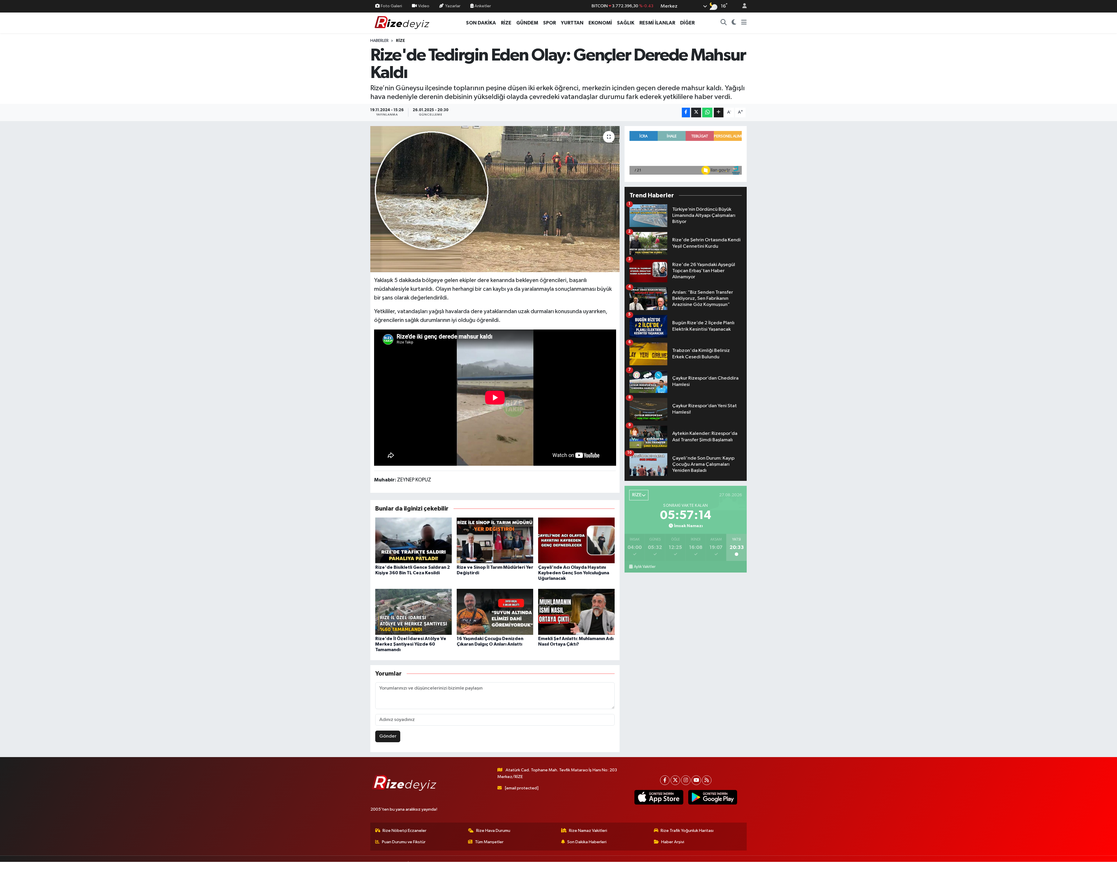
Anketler (482, 6)
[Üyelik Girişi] (742, 6)
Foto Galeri (391, 6)
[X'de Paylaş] (696, 112)
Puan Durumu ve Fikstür (404, 842)
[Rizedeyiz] (402, 22)
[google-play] (712, 797)
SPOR (549, 22)
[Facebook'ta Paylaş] (686, 112)
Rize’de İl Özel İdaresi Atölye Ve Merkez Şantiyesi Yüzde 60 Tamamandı (410, 644)
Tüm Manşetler (489, 842)
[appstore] (658, 797)
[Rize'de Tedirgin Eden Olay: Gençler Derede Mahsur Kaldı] (495, 199)
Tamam (741, 868)
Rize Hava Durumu (493, 830)
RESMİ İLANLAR (657, 22)
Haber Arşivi (672, 842)
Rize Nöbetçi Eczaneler (404, 830)
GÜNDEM (527, 22)
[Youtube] (696, 780)
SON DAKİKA (481, 22)
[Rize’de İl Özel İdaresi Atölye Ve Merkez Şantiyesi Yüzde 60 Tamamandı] (413, 611)
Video (423, 6)
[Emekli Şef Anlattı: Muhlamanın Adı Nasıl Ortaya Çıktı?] (576, 611)
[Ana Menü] (744, 23)
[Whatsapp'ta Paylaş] (707, 112)
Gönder (387, 736)
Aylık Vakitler (644, 567)
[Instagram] (686, 780)
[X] (675, 780)
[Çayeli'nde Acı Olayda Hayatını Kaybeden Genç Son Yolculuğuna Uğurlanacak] (576, 540)
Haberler (379, 41)
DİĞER (687, 22)
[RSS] (707, 780)
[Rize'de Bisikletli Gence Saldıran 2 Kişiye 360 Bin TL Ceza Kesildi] (413, 540)
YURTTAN (572, 22)
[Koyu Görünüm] (734, 23)
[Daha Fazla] (718, 112)
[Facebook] (665, 780)
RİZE (506, 22)
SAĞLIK (625, 22)
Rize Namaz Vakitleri (588, 830)
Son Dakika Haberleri (586, 842)
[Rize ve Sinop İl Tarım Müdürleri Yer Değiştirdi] (495, 540)
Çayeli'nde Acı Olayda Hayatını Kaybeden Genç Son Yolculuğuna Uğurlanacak (573, 573)
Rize (400, 41)
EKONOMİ (600, 22)
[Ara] (723, 23)
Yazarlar (452, 6)
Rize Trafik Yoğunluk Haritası (687, 830)
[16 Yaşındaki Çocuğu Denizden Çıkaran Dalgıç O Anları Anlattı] (495, 611)
